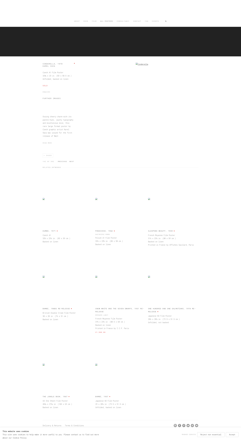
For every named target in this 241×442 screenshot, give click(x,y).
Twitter (188, 425)
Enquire (46, 92)
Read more (47, 143)
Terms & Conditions (74, 425)
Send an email (192, 425)
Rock (86, 21)
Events (155, 21)
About (77, 21)
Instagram (175, 425)
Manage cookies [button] (189, 434)
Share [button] (49, 155)
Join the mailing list (196, 425)
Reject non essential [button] (210, 434)
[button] (166, 21)
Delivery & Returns (52, 425)
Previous (62, 161)
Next (72, 161)
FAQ (146, 21)
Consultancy (123, 21)
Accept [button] (232, 434)
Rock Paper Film (120, 10)
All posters (106, 21)
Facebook (179, 425)
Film (94, 21)
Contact (137, 21)
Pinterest (184, 425)
